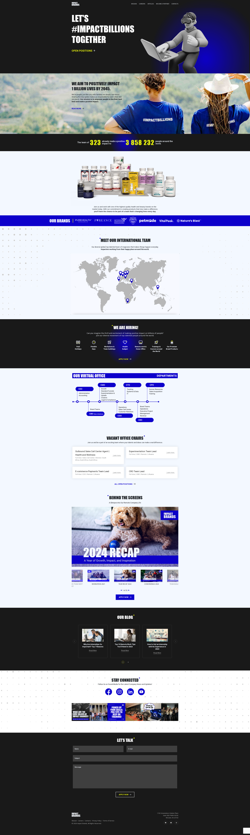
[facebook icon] (166, 823)
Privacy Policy (96, 821)
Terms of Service (108, 821)
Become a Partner (162, 4)
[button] (122, 590)
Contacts (174, 4)
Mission (134, 4)
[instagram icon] (176, 823)
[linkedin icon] (171, 823)
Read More (93, 650)
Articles (151, 4)
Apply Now (123, 359)
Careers (142, 4)
